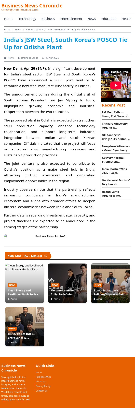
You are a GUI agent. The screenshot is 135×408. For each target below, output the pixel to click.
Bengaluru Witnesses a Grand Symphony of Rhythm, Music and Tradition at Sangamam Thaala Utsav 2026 (116, 148)
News (91, 18)
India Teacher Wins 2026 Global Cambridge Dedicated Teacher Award (114, 171)
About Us (41, 381)
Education (108, 18)
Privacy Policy (43, 386)
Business (48, 18)
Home (8, 18)
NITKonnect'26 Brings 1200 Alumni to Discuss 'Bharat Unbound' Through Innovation (114, 137)
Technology (27, 18)
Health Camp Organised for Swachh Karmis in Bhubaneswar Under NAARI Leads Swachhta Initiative (115, 194)
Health (127, 18)
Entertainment (71, 18)
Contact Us (42, 390)
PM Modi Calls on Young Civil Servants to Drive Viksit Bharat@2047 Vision (115, 114)
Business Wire (43, 376)
